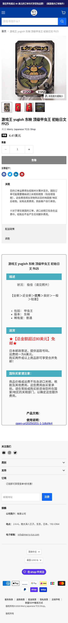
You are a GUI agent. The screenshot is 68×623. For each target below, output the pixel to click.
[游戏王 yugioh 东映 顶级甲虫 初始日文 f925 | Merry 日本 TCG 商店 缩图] (7, 107)
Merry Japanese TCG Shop (21, 129)
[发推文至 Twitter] (10, 174)
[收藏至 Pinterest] (22, 174)
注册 (46, 496)
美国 (32, 560)
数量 (4, 142)
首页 (4, 31)
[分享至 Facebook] (4, 174)
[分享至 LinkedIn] (16, 174)
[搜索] (62, 21)
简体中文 (32, 552)
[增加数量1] (29, 149)
